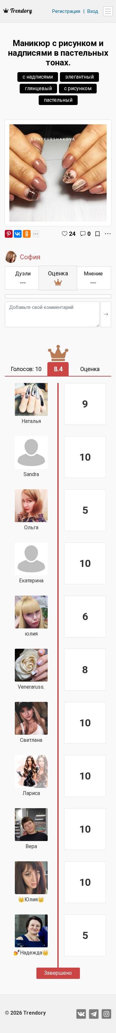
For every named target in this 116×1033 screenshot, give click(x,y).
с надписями (38, 77)
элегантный (79, 77)
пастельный (58, 100)
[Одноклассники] (27, 234)
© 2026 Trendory (25, 1013)
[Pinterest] (9, 234)
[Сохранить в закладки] (97, 233)
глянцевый (38, 88)
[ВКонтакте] (18, 234)
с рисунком (78, 88)
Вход (92, 11)
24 (72, 233)
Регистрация (66, 11)
